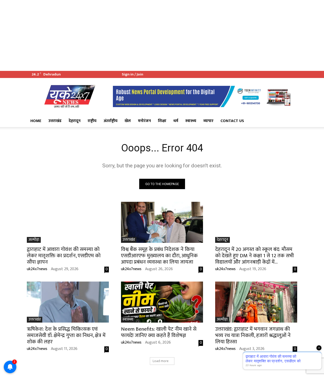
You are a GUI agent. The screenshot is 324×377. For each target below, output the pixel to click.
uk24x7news (37, 269)
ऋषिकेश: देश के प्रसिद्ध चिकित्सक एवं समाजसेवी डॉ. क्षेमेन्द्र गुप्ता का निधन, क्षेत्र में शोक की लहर (66, 335)
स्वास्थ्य (190, 120)
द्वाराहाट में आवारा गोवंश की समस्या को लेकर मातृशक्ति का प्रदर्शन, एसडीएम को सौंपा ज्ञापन (63, 255)
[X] (285, 74)
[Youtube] (293, 74)
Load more (161, 361)
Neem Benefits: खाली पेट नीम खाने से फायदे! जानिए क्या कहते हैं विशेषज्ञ (158, 332)
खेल (128, 120)
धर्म (175, 120)
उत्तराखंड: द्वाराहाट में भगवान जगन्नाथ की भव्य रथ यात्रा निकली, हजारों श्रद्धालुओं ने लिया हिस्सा (253, 335)
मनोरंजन (144, 120)
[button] (291, 121)
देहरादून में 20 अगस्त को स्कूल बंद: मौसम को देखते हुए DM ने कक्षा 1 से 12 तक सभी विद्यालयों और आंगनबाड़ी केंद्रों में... (254, 255)
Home (35, 120)
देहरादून (74, 120)
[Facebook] (276, 74)
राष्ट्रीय (92, 120)
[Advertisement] (152, 35)
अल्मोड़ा (33, 240)
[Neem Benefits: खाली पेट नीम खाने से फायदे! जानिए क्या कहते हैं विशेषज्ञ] (162, 302)
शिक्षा (162, 120)
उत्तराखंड (55, 120)
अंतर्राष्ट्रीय (110, 120)
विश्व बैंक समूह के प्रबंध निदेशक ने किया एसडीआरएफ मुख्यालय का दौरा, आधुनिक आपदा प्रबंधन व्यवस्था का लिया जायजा (159, 255)
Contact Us (232, 120)
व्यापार (208, 120)
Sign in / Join (132, 74)
